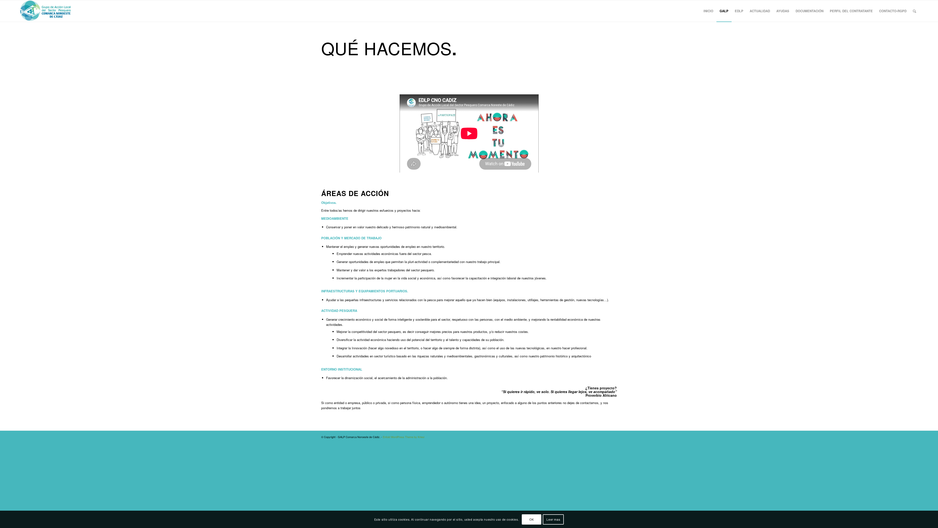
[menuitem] (708, 11)
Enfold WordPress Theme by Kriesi (403, 437)
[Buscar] (914, 11)
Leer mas (553, 519)
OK (531, 519)
